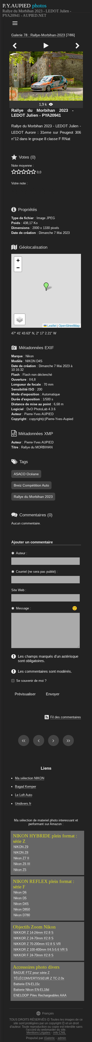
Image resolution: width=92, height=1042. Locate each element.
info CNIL (59, 1032)
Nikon (30, 356)
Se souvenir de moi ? (31, 681)
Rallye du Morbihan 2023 (33, 497)
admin (62, 1038)
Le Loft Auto (23, 795)
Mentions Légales (38, 1032)
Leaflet (51, 325)
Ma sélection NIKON (29, 778)
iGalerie (49, 1038)
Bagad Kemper (25, 786)
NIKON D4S (33, 361)
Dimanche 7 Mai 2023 (54, 233)
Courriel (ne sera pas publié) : (37, 571)
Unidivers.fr (23, 803)
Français (45, 1013)
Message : (23, 608)
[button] (46, 286)
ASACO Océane (26, 474)
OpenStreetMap (69, 325)
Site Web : (18, 590)
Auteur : (21, 553)
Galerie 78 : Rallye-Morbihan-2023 (38, 35)
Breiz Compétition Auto (31, 485)
